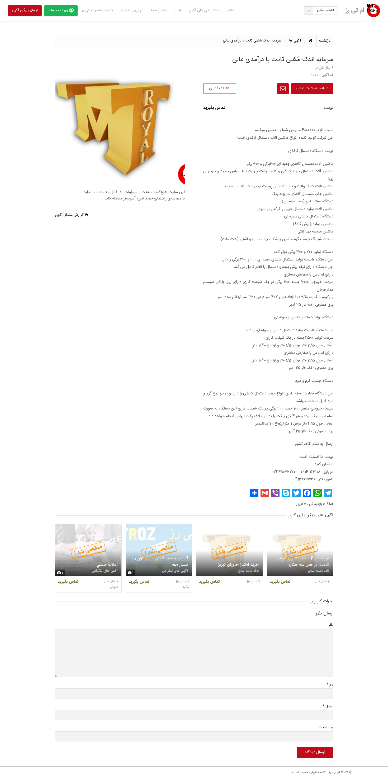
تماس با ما (158, 10)
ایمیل (328, 706)
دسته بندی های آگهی (204, 10)
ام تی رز (355, 10)
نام (330, 685)
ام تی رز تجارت (132, 10)
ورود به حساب (58, 10)
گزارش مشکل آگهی (69, 215)
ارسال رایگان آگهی (25, 10)
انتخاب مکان (325, 10)
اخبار (177, 10)
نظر (331, 625)
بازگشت (324, 41)
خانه (231, 10)
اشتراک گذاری (219, 88)
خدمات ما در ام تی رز (97, 10)
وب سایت (326, 727)
